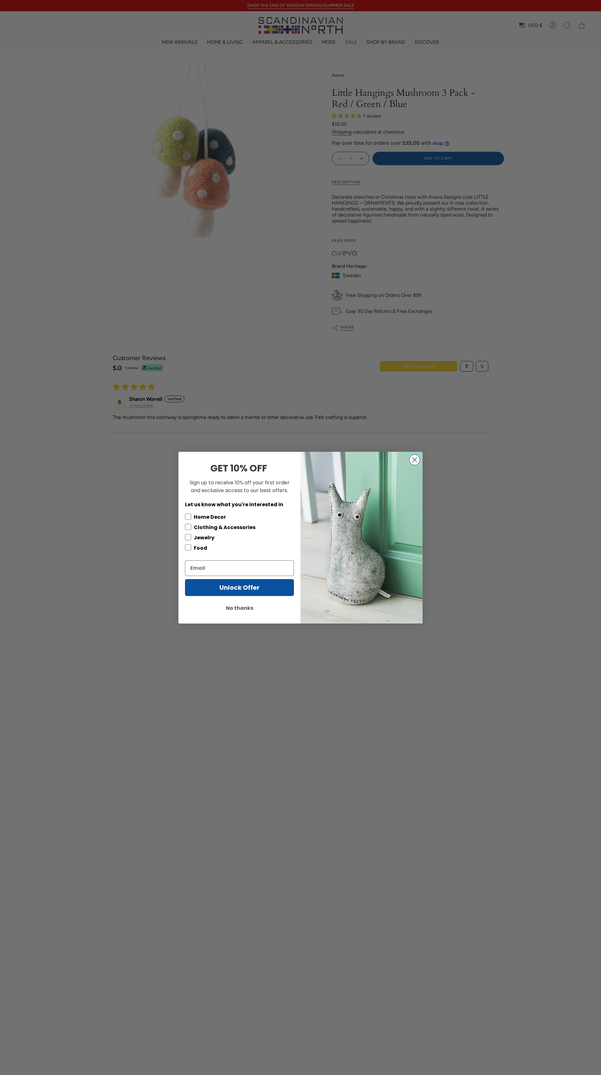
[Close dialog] (414, 459)
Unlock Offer (239, 587)
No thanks (239, 608)
